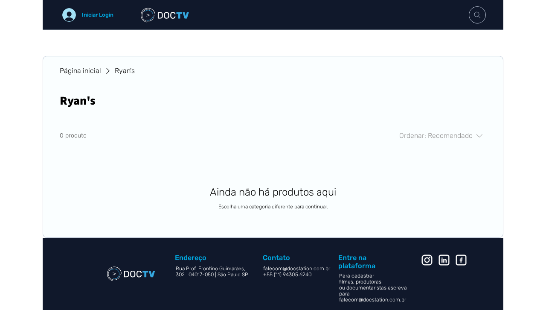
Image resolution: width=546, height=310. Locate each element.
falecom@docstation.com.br (372, 300)
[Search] (477, 14)
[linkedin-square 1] (444, 260)
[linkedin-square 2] (461, 260)
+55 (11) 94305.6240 (288, 275)
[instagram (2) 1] (427, 260)
